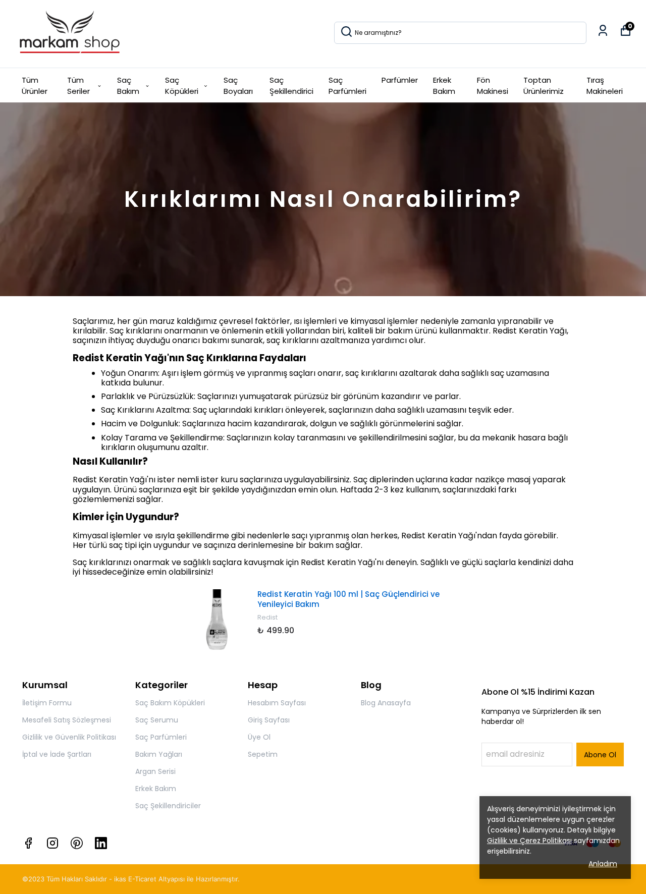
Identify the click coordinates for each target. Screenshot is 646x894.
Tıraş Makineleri (604, 86)
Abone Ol (600, 755)
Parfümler (400, 80)
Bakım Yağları (158, 754)
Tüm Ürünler (34, 86)
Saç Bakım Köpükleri (170, 703)
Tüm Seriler (78, 86)
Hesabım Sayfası (277, 703)
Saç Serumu (156, 720)
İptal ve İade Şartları (56, 754)
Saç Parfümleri (347, 86)
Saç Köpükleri (181, 86)
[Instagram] (52, 843)
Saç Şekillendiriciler (168, 806)
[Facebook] (28, 843)
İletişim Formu (47, 703)
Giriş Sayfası (269, 720)
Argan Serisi (155, 771)
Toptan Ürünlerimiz (543, 86)
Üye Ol (259, 737)
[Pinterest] (77, 843)
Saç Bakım (128, 86)
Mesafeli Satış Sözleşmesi (66, 720)
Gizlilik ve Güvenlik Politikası (69, 737)
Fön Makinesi (492, 86)
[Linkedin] (101, 843)
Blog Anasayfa (386, 703)
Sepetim (263, 754)
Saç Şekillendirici (291, 86)
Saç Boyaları (238, 86)
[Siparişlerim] (603, 30)
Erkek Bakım (444, 86)
